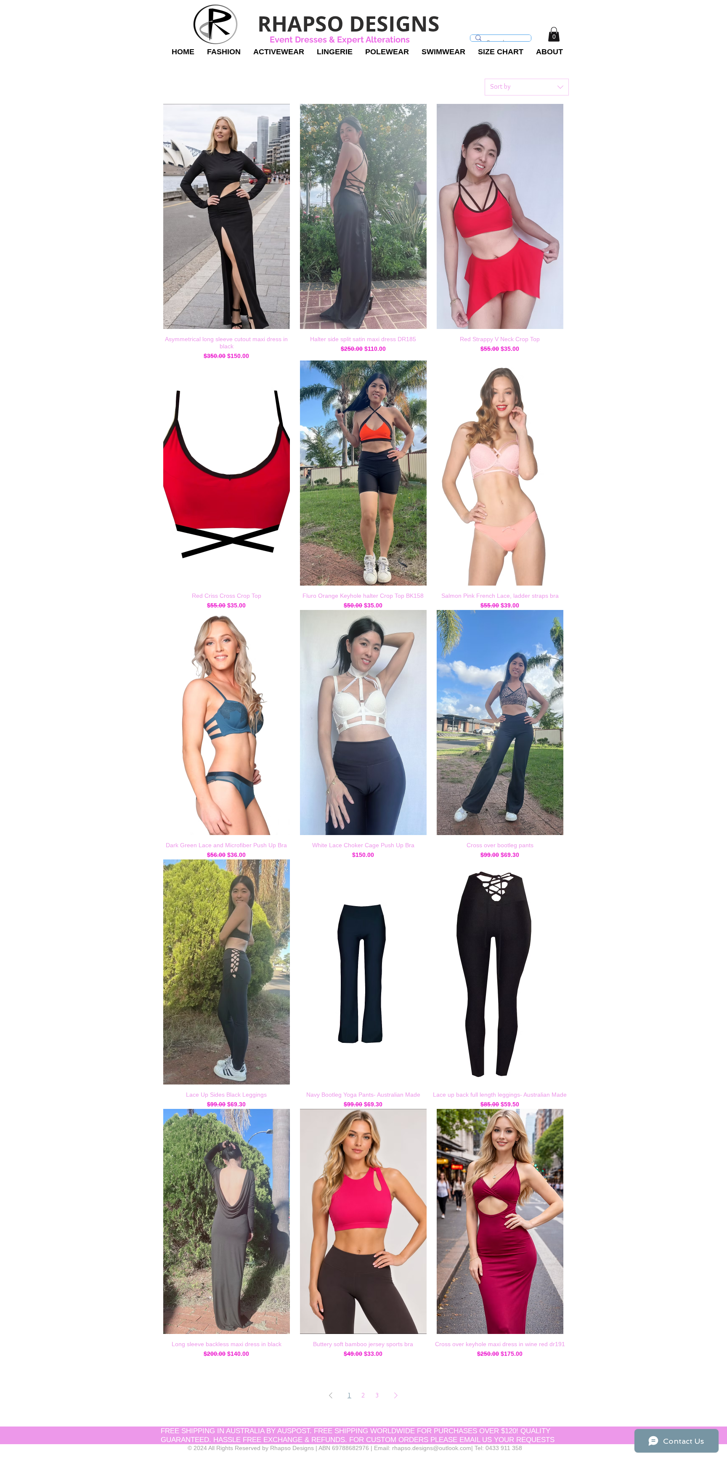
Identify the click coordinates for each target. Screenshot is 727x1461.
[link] (554, 34)
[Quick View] (226, 216)
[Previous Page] (331, 1395)
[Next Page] (396, 1395)
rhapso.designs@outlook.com (431, 1448)
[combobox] (527, 87)
